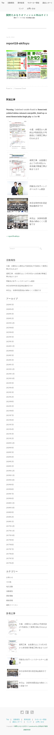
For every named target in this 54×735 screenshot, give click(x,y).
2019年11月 (10, 475)
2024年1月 (10, 365)
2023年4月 (10, 388)
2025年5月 (10, 337)
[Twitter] (22, 712)
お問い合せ (31, 9)
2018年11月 (10, 503)
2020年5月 (10, 452)
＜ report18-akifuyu (12, 236)
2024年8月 (10, 351)
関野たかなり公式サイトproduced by (26, 726)
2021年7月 (10, 415)
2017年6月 (10, 554)
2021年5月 (10, 425)
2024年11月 (10, 346)
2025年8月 (10, 328)
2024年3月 (10, 360)
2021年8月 (10, 411)
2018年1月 (10, 522)
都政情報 (9, 600)
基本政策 (21, 3)
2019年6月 (10, 498)
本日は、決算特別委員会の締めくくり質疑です (38, 221)
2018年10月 (10, 508)
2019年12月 (10, 471)
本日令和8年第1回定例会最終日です (19, 286)
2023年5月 (10, 383)
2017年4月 (10, 563)
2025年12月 (10, 323)
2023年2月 (10, 397)
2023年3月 (10, 392)
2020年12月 (10, 443)
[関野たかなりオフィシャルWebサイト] (27, 16)
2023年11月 (10, 374)
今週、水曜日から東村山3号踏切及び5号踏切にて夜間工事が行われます (33, 627)
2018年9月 (10, 512)
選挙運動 (9, 596)
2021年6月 (10, 420)
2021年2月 (10, 438)
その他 (8, 582)
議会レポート (47, 3)
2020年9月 (10, 448)
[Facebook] (27, 712)
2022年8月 (10, 402)
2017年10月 (10, 535)
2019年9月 (10, 485)
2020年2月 (10, 462)
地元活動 (9, 587)
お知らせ (9, 577)
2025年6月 (10, 332)
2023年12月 (10, 369)
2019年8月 (10, 489)
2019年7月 (10, 494)
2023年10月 (10, 378)
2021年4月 (10, 429)
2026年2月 (10, 318)
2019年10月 (10, 480)
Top (3, 3)
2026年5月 (10, 305)
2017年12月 (10, 526)
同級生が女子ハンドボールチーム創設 (20, 281)
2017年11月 (10, 531)
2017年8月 (10, 545)
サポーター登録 (33, 3)
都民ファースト (12, 605)
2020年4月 (10, 457)
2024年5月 (10, 355)
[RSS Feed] (32, 712)
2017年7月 (10, 549)
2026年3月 (10, 314)
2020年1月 (10, 466)
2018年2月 (10, 517)
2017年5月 (10, 558)
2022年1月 (10, 406)
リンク (21, 9)
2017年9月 (10, 540)
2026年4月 (10, 309)
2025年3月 (10, 342)
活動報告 (11, 3)
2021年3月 (10, 434)
